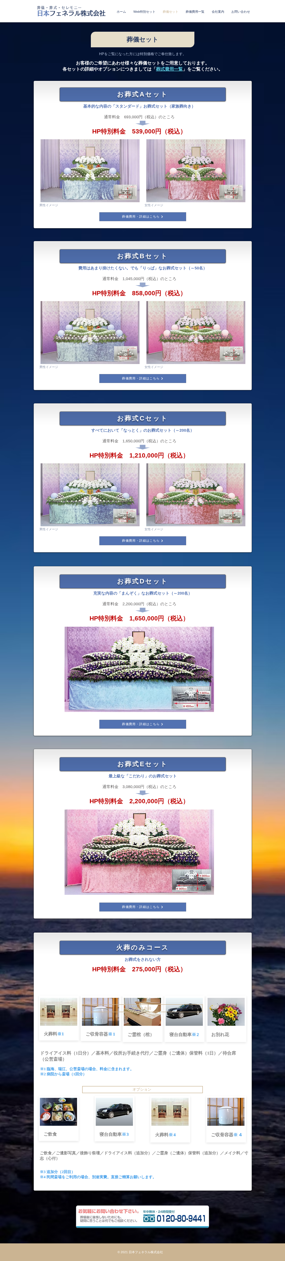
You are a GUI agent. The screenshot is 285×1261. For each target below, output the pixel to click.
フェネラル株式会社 (71, 13)
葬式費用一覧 (169, 69)
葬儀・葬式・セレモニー (59, 7)
